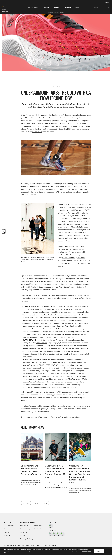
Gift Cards (23, 532)
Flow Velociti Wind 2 (36, 365)
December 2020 (65, 129)
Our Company (33, 7)
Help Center (24, 525)
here (78, 417)
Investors (67, 7)
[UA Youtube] (59, 534)
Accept (99, 551)
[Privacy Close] (107, 551)
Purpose (46, 7)
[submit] (108, 7)
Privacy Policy (25, 545)
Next (45, 503)
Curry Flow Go (41, 342)
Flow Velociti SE (78, 379)
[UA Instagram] (51, 534)
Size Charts (38, 529)
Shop (77, 7)
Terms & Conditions (36, 545)
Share (4, 229)
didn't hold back (76, 249)
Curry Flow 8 (37, 131)
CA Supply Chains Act (50, 545)
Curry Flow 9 (82, 306)
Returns (22, 535)
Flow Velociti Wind (29, 362)
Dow (59, 123)
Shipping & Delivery (26, 539)
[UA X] (55, 534)
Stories (56, 7)
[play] (56, 157)
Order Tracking (25, 529)
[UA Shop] (51, 526)
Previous (26, 503)
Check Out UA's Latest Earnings (56, 12)
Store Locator (38, 525)
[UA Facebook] (62, 534)
